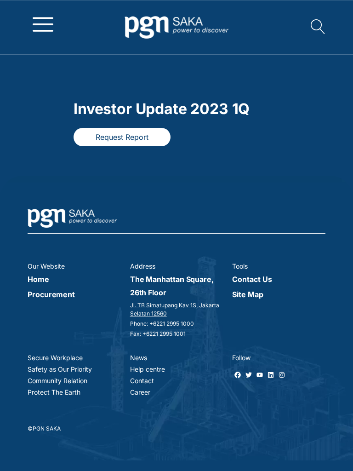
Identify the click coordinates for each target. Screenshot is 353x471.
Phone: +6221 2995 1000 (162, 323)
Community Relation (57, 381)
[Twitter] (248, 374)
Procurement (51, 294)
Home (38, 279)
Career (140, 392)
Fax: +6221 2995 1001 (158, 333)
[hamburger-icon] (42, 23)
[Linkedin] (270, 374)
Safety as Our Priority (60, 369)
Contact (142, 381)
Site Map (247, 294)
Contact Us (252, 279)
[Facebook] (237, 374)
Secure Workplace (55, 358)
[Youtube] (259, 374)
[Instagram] (281, 374)
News (138, 358)
